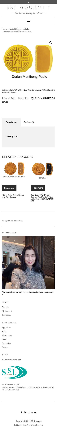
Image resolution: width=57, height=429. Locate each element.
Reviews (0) (29, 122)
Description (11, 122)
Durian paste (36, 90)
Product (5, 307)
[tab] (11, 122)
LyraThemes (37, 425)
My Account (7, 311)
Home (4, 29)
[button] (5, 170)
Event (4, 331)
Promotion (6, 343)
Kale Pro (26, 425)
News (4, 339)
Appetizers (6, 327)
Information (7, 335)
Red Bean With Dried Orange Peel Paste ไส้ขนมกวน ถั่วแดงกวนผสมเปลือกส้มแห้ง (34, 198)
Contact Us (6, 315)
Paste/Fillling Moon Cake (19, 29)
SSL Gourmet (29, 7)
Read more (30, 187)
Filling (44, 90)
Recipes (5, 347)
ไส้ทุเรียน (13, 93)
